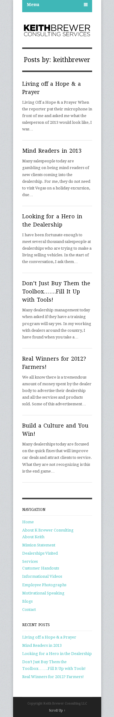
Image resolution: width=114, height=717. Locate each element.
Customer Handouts (40, 568)
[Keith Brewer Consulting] (57, 30)
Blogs (27, 601)
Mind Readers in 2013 (51, 150)
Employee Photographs (44, 585)
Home (28, 522)
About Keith (33, 537)
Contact (29, 609)
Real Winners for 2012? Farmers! (53, 676)
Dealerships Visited (40, 553)
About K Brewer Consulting (48, 530)
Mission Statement (38, 545)
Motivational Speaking (43, 593)
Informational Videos (42, 576)
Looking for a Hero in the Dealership (57, 653)
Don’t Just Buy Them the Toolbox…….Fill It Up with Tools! (56, 291)
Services (30, 561)
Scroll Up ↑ (57, 710)
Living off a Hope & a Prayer (49, 637)
